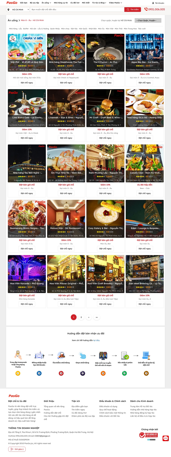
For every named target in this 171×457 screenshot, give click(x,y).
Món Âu (101, 29)
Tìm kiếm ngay (78, 409)
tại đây (96, 340)
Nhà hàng (13, 29)
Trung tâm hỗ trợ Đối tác (141, 406)
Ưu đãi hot (74, 3)
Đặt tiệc (74, 29)
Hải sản (33, 29)
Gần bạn (23, 3)
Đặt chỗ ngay (27, 82)
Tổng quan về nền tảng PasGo (54, 408)
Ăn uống (45, 3)
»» (97, 317)
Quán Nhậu (55, 29)
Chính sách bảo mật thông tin (112, 413)
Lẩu (20, 29)
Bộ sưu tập (34, 3)
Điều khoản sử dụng (108, 406)
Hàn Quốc (83, 29)
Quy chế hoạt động (107, 409)
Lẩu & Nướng (43, 29)
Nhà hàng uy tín (61, 3)
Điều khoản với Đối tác (109, 416)
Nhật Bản (93, 29)
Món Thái (119, 29)
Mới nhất (86, 3)
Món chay (65, 29)
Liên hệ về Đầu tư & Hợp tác (142, 416)
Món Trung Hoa (130, 29)
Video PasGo (114, 3)
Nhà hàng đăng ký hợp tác (142, 413)
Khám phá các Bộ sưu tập (83, 416)
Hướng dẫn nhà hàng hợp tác (143, 409)
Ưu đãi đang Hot (79, 413)
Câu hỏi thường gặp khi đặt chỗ (56, 417)
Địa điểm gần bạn (80, 406)
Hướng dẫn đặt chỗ (52, 413)
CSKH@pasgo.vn (42, 436)
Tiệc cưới (142, 29)
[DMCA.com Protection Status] (147, 439)
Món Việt (109, 29)
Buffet (26, 29)
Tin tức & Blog (98, 3)
